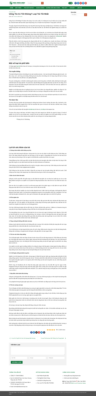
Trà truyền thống (14, 56)
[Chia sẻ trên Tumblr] (44, 332)
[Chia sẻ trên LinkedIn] (41, 332)
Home (11, 7)
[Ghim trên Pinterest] (39, 332)
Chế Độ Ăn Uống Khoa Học (44, 380)
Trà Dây (64, 7)
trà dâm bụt (32, 109)
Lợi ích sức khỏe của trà (15, 59)
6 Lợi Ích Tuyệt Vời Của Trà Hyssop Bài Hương (23, 338)
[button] (70, 3)
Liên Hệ (79, 7)
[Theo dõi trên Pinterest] (80, 3)
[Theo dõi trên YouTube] (86, 3)
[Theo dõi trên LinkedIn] (83, 3)
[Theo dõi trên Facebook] (75, 3)
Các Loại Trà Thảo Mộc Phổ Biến (45, 383)
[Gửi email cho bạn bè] (36, 332)
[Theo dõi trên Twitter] (78, 3)
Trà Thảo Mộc (12, 11)
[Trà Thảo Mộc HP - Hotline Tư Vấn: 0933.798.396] (17, 3)
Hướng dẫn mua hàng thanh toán (72, 375)
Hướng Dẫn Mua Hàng (53, 7)
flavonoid (59, 36)
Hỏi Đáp (72, 7)
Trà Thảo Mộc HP (22, 392)
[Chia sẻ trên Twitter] (34, 332)
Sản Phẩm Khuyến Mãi (43, 375)
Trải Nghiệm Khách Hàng (43, 378)
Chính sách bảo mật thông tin (71, 378)
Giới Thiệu (18, 7)
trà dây (43, 109)
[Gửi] (42, 3)
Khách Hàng (40, 7)
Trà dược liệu (14, 57)
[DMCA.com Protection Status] (78, 383)
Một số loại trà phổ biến (15, 54)
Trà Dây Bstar (29, 7)
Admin (21, 16)
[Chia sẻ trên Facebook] (31, 332)
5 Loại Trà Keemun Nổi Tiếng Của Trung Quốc (52, 338)
